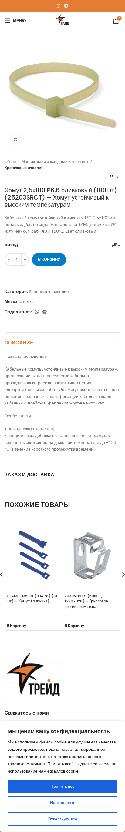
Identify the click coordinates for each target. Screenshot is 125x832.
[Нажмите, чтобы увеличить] (15, 140)
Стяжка (26, 301)
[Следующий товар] (117, 177)
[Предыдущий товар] (105, 177)
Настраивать (62, 802)
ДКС (116, 244)
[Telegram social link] (66, 6)
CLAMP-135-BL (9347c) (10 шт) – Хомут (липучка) (32, 598)
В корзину (49, 259)
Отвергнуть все (62, 818)
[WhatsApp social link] (58, 6)
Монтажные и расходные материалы (55, 161)
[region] (62, 776)
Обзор (11, 161)
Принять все (62, 786)
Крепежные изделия (24, 167)
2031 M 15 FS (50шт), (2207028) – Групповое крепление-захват (86, 601)
